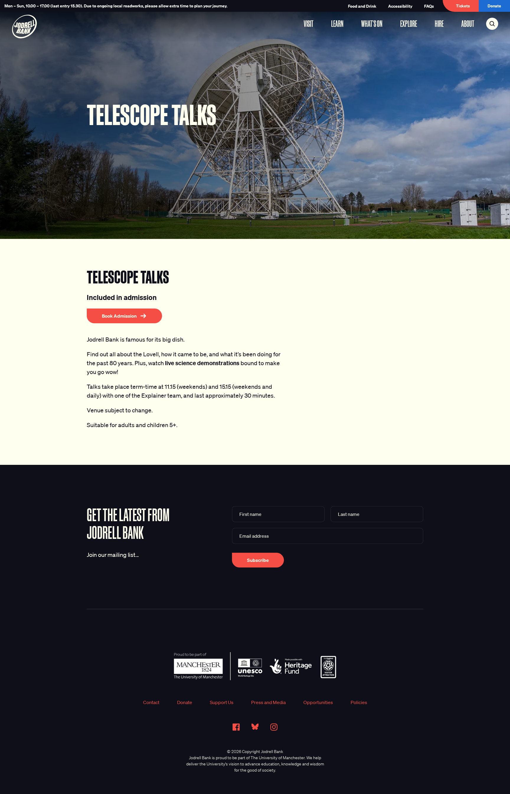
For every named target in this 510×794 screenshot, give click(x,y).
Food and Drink (362, 6)
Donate (494, 6)
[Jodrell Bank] (24, 26)
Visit (308, 23)
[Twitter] (255, 727)
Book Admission (119, 316)
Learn (337, 23)
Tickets (463, 6)
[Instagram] (273, 727)
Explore (408, 23)
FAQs (429, 6)
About (467, 23)
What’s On (371, 23)
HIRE (439, 23)
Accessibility (400, 6)
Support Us (221, 702)
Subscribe (258, 560)
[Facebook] (236, 727)
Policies (359, 702)
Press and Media (268, 702)
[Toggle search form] (492, 24)
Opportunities (318, 702)
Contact (151, 702)
